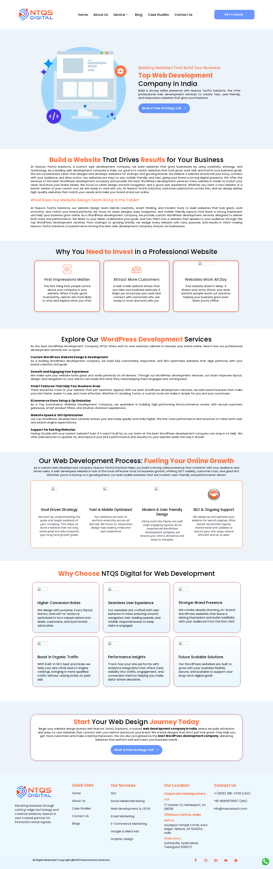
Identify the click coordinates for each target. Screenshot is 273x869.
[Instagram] (205, 860)
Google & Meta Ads (125, 831)
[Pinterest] (236, 860)
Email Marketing (122, 816)
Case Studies (158, 14)
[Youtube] (226, 860)
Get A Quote (233, 14)
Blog (138, 14)
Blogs (76, 823)
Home (83, 14)
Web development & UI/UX (130, 808)
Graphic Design (122, 839)
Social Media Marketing (128, 801)
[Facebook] (195, 860)
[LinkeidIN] (216, 860)
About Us (100, 14)
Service (119, 14)
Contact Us (183, 14)
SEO (113, 793)
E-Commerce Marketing (129, 824)
